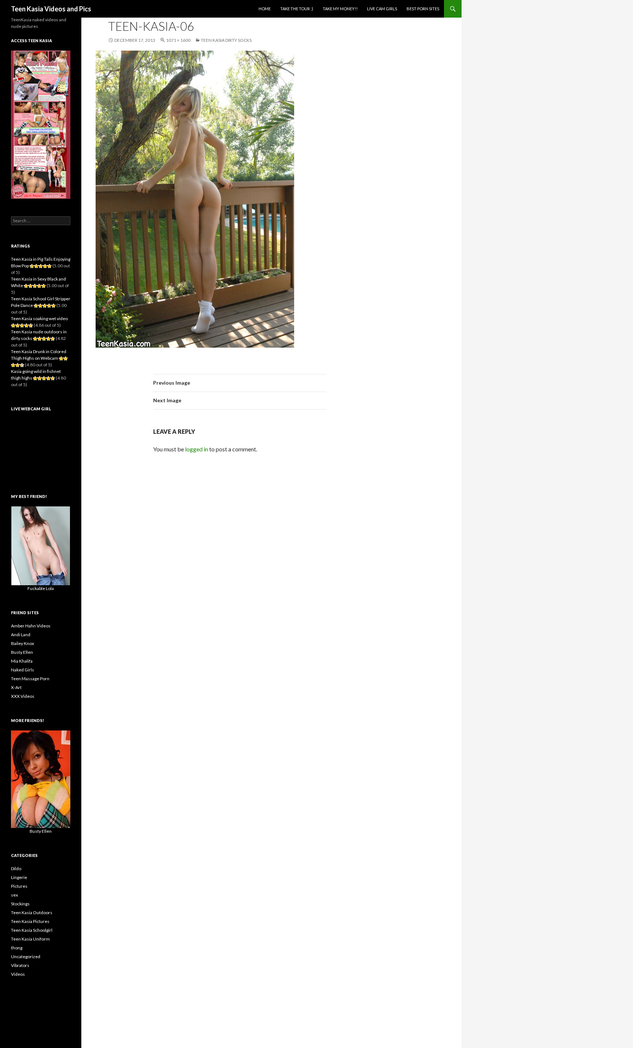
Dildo (16, 868)
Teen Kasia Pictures (30, 921)
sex (14, 895)
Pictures (19, 886)
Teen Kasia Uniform (30, 939)
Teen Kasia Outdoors (31, 912)
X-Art (16, 687)
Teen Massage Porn (30, 678)
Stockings (20, 903)
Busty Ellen (22, 652)
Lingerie (19, 877)
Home (265, 8)
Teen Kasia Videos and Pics (51, 9)
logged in (196, 449)
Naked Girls (22, 670)
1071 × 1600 (178, 40)
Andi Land (20, 634)
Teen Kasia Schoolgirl (31, 930)
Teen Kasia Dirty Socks (226, 40)
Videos (18, 974)
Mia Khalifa (22, 661)
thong (16, 947)
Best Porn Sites (423, 8)
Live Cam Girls (382, 8)
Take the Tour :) (296, 8)
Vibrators (20, 965)
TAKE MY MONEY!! (340, 8)
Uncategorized (25, 956)
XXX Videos (22, 696)
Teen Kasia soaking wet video (39, 318)
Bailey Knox (22, 643)
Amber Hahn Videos (31, 626)
